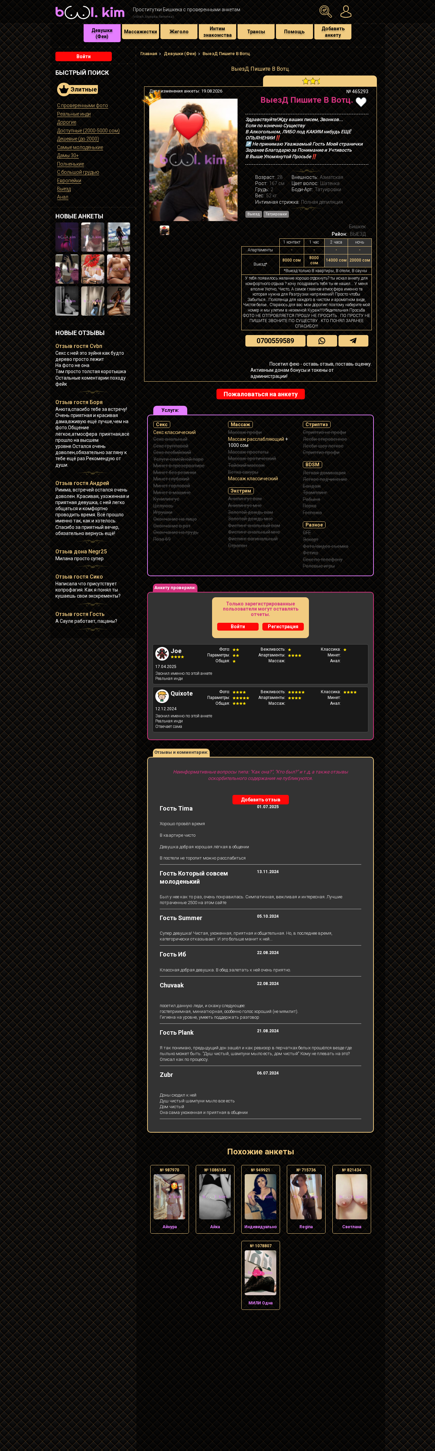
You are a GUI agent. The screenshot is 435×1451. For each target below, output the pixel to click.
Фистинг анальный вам (254, 525)
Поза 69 (162, 539)
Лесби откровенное (325, 439)
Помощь (294, 31)
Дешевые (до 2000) (78, 138)
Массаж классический (253, 478)
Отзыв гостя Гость (80, 614)
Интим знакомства (217, 31)
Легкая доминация (324, 473)
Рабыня (311, 499)
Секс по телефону (323, 559)
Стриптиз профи (321, 452)
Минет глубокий (171, 479)
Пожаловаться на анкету (261, 394)
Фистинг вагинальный (253, 538)
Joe (176, 650)
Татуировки (276, 214)
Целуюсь (163, 505)
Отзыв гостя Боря (79, 402)
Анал (62, 197)
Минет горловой (171, 485)
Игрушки (162, 512)
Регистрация (283, 626)
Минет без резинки (174, 472)
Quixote (182, 693)
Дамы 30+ (68, 155)
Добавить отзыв (260, 799)
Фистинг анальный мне (254, 532)
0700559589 (275, 341)
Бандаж (312, 486)
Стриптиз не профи (324, 432)
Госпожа (312, 512)
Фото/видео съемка (325, 546)
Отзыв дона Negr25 (81, 551)
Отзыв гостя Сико (79, 576)
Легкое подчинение (325, 479)
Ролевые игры (319, 566)
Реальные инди (74, 114)
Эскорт (310, 539)
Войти (83, 56)
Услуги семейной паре (178, 459)
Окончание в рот (172, 526)
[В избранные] (361, 102)
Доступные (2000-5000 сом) (88, 130)
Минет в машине (172, 492)
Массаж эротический (252, 458)
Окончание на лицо (175, 519)
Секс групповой (170, 446)
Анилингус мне (245, 505)
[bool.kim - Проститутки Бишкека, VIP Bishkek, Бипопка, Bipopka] (89, 20)
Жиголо (179, 31)
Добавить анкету (333, 31)
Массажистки (140, 31)
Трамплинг (315, 492)
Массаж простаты (248, 452)
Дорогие (66, 122)
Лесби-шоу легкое (323, 446)
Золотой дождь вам (250, 512)
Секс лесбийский (172, 452)
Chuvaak (172, 985)
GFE (307, 532)
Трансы (256, 31)
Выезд (64, 188)
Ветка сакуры (243, 472)
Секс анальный (170, 439)
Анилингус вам (245, 498)
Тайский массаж (246, 465)
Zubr (166, 1074)
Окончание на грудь (175, 532)
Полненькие (70, 164)
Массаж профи (245, 432)
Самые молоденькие (80, 147)
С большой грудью (78, 172)
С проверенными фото (82, 105)
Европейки (69, 180)
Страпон (237, 545)
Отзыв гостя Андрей (82, 483)
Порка (309, 505)
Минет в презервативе (179, 465)
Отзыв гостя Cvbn (78, 346)
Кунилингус (166, 499)
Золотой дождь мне (250, 518)
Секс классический (174, 432)
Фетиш (310, 552)
